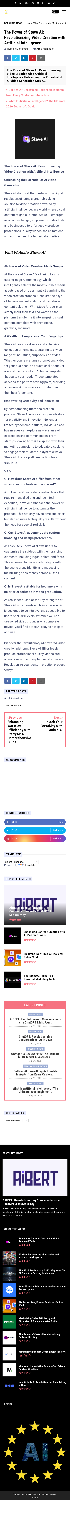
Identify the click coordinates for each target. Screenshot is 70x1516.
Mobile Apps (35, 1014)
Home (35, 1498)
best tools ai (35, 1084)
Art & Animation (45, 48)
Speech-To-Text (35, 1049)
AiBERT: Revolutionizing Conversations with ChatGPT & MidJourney (33, 1202)
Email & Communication (35, 1066)
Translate (30, 865)
